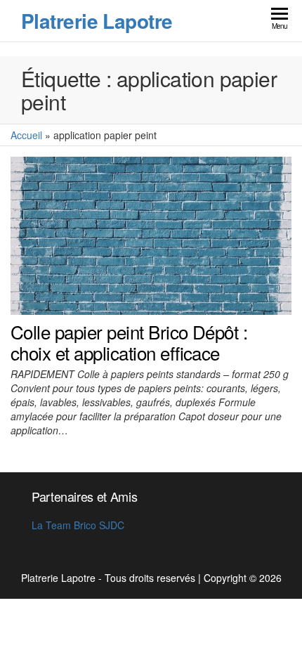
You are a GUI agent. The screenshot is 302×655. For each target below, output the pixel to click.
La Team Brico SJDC (78, 525)
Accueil (26, 135)
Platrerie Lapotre (96, 20)
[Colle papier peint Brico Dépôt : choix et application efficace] (151, 234)
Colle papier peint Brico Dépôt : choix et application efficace (129, 341)
